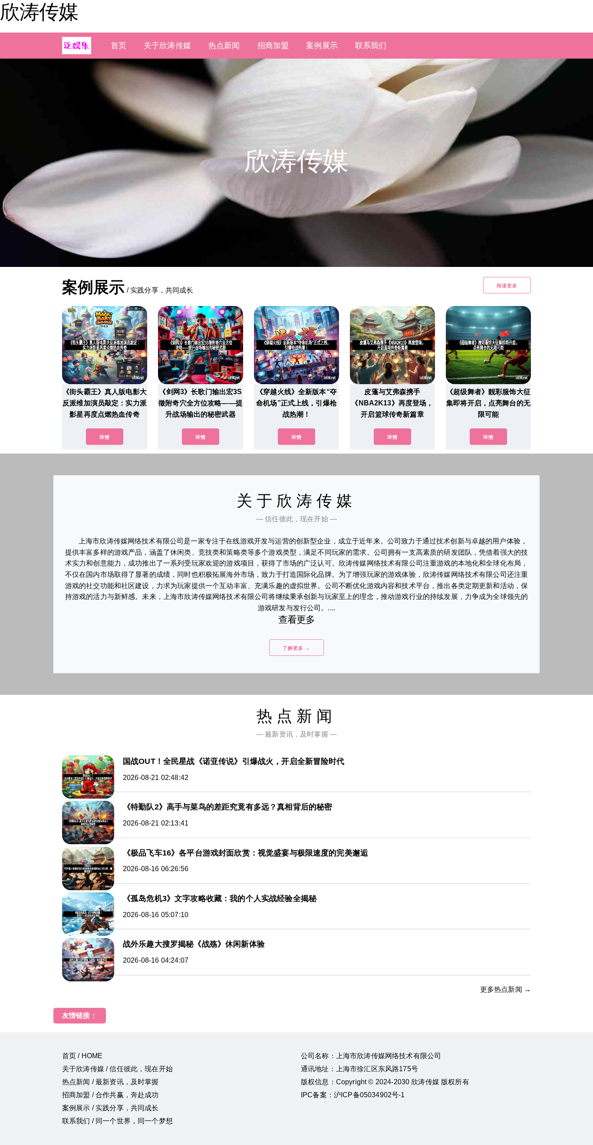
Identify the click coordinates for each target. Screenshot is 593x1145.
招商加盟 (273, 45)
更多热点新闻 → (505, 989)
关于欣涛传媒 (167, 45)
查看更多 (296, 619)
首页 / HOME (82, 1055)
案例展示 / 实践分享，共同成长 (110, 1108)
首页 (118, 45)
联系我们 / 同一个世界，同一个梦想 (117, 1121)
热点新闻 (224, 45)
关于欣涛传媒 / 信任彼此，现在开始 (117, 1069)
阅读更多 (507, 285)
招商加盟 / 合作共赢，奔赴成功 (110, 1095)
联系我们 (371, 45)
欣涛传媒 (39, 11)
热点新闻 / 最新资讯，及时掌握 (110, 1082)
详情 (104, 437)
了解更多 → (296, 648)
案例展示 (322, 45)
